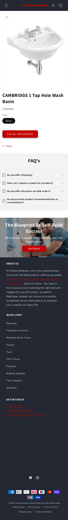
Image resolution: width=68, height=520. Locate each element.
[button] (6, 5)
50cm (9, 121)
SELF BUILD (34, 248)
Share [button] (9, 146)
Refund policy (19, 507)
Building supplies (37, 279)
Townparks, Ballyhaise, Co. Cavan (25, 414)
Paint (9, 352)
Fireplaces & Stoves (17, 330)
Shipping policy (25, 512)
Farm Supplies (14, 380)
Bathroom (11, 279)
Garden (23, 279)
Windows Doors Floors (18, 337)
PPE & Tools (13, 359)
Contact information (43, 512)
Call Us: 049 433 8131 (20, 134)
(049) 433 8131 (14, 406)
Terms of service (50, 507)
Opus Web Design (52, 503)
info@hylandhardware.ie (19, 410)
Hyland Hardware (22, 503)
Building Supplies (15, 373)
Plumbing (11, 366)
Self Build (11, 388)
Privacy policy (34, 507)
